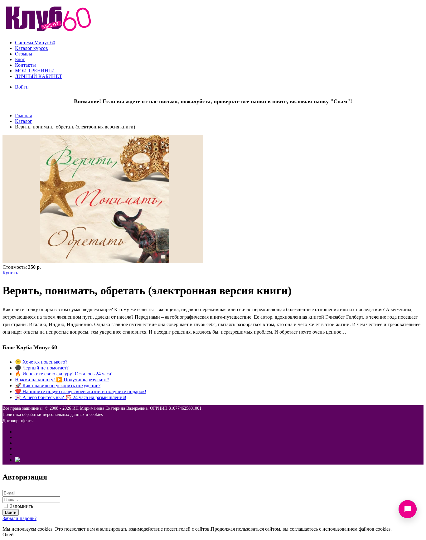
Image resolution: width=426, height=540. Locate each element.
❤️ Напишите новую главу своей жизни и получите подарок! (80, 391)
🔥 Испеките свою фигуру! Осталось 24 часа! (64, 373)
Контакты (25, 65)
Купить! (11, 272)
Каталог (23, 121)
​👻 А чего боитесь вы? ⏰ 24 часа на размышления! (70, 397)
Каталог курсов (31, 48)
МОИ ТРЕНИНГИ (35, 70)
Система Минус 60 (35, 42)
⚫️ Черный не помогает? (42, 367)
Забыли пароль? (19, 518)
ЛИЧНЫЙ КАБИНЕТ (38, 76)
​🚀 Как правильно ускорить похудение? (57, 385)
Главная (23, 115)
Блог (20, 59)
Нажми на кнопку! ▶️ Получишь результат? (62, 379)
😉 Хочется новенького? (41, 361)
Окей (8, 534)
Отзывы (23, 53)
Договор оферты (17, 420)
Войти (22, 86)
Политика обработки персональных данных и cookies (52, 414)
